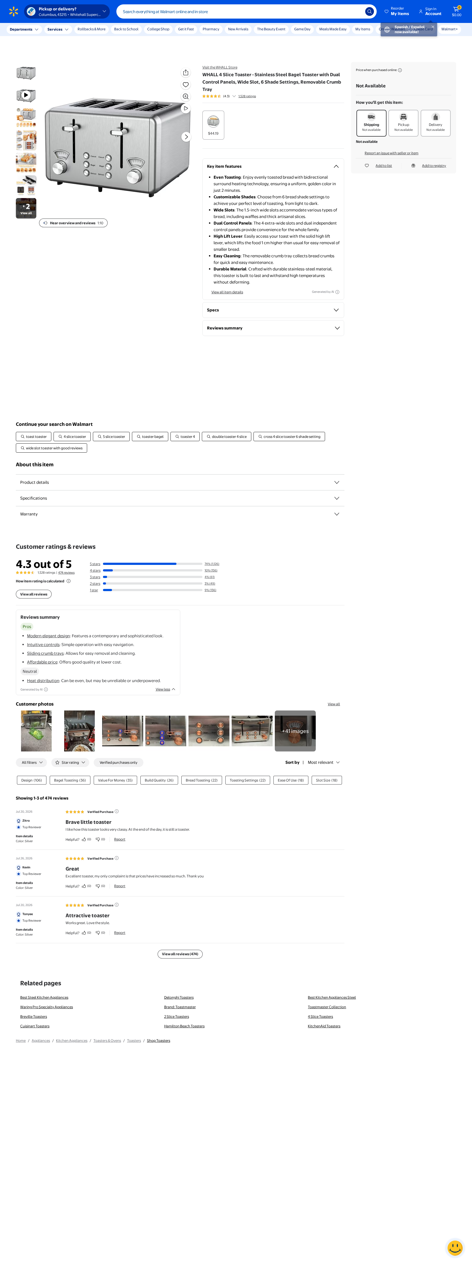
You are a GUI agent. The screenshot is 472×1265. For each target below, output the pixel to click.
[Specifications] (337, 498)
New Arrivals (238, 29)
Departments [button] (21, 29)
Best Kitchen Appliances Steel (332, 997)
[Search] (369, 11)
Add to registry (434, 165)
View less (163, 689)
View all (334, 704)
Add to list (384, 165)
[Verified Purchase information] (116, 811)
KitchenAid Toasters (324, 1026)
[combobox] (246, 11)
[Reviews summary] (234, 96)
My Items (362, 29)
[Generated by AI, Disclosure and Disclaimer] (337, 292)
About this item (35, 464)
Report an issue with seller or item (391, 153)
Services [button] (55, 29)
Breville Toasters (33, 1016)
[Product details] (337, 482)
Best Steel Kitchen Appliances (44, 997)
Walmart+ (449, 29)
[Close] (101, 29)
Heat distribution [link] (43, 680)
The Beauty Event (271, 29)
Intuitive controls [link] (43, 644)
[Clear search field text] (357, 11)
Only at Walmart (392, 29)
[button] (397, 11)
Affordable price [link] (42, 662)
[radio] (213, 125)
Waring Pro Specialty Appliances (46, 1007)
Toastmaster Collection (327, 1007)
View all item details (227, 292)
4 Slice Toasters (320, 1016)
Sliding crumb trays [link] (45, 653)
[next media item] (186, 137)
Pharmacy (211, 29)
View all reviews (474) (180, 954)
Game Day (302, 29)
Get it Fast (186, 29)
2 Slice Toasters (176, 1016)
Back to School (126, 29)
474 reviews (66, 572)
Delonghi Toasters (179, 997)
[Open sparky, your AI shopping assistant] (455, 1248)
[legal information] (400, 70)
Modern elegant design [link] (48, 635)
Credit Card (423, 29)
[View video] (186, 108)
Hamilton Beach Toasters (184, 1026)
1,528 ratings (247, 96)
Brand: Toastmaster (180, 1007)
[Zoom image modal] (186, 96)
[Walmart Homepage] (14, 11)
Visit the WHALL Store (219, 67)
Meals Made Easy (333, 29)
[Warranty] (337, 514)
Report (119, 839)
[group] (229, 96)
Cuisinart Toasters (34, 1026)
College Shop (158, 29)
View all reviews (33, 594)
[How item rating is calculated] (68, 581)
